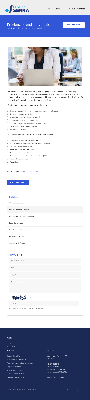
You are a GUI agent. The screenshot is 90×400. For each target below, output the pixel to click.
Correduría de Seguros (17, 243)
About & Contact (77, 9)
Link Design (21, 389)
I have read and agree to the (28, 308)
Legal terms (79, 390)
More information (73, 25)
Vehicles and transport (17, 230)
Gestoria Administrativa (17, 236)
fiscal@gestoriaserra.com (29, 171)
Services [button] (59, 9)
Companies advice (16, 203)
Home (47, 9)
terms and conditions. (36, 308)
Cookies (69, 390)
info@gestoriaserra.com (55, 377)
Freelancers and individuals (19, 210)
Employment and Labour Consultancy (32, 28)
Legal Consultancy (16, 223)
